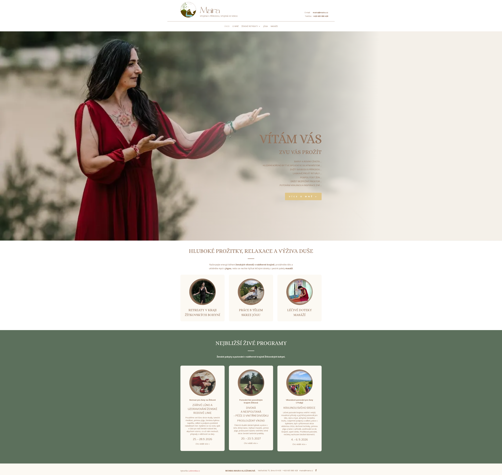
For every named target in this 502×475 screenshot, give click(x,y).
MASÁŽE (274, 26)
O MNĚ (235, 26)
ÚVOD (227, 26)
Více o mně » (303, 196)
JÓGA (265, 26)
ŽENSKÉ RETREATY (249, 26)
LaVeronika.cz (194, 471)
